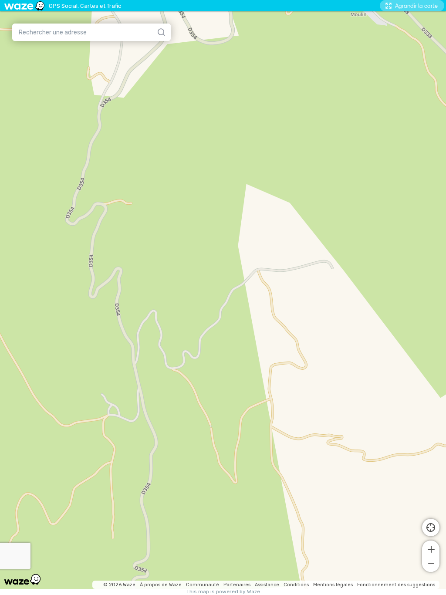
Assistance (267, 585)
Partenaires (236, 585)
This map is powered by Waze (223, 592)
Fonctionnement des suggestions (396, 585)
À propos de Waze (161, 585)
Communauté (202, 585)
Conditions (296, 585)
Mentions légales (333, 585)
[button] (430, 548)
